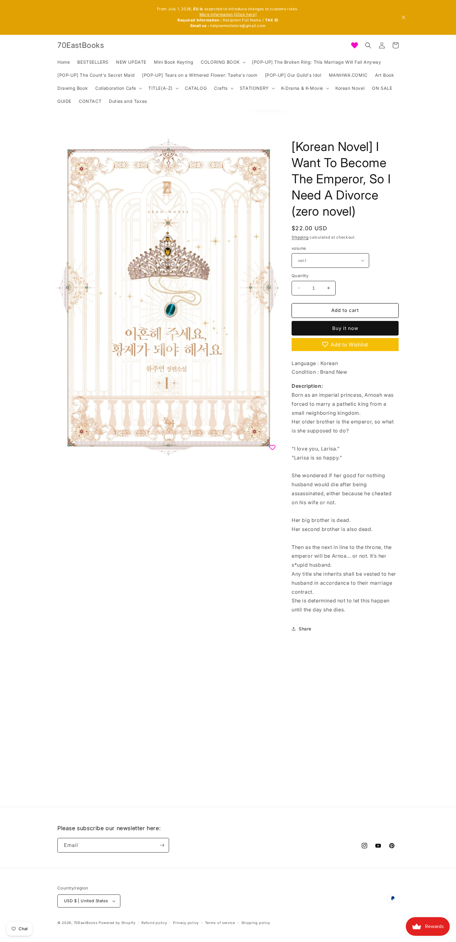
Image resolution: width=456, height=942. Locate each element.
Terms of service (220, 922)
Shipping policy (255, 922)
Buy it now (345, 328)
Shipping (300, 237)
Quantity (300, 275)
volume (299, 247)
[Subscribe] (162, 845)
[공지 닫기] (403, 17)
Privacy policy (186, 922)
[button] (222, 62)
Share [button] (305, 628)
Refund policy (154, 922)
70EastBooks (86, 923)
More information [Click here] (228, 14)
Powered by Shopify (117, 923)
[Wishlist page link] (354, 45)
